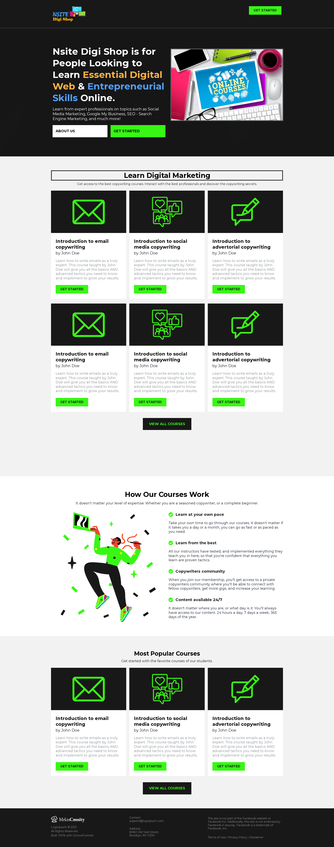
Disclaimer (256, 837)
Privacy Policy (237, 837)
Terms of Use (217, 837)
